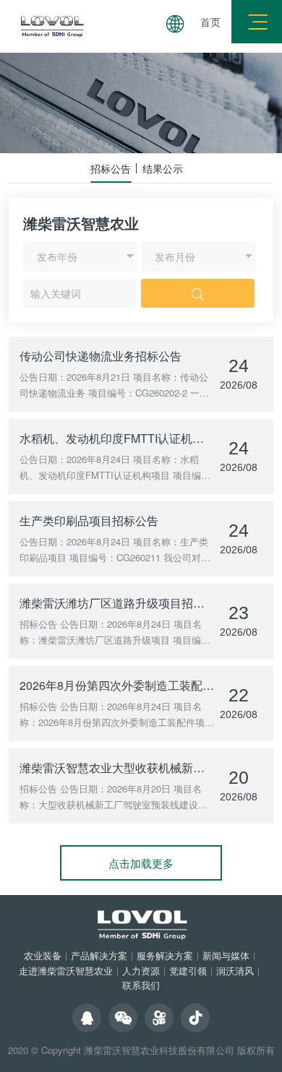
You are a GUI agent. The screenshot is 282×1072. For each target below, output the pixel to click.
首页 (210, 21)
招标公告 (110, 168)
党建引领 (188, 970)
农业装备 (42, 955)
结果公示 (162, 168)
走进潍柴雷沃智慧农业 (66, 970)
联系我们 (141, 985)
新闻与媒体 (225, 955)
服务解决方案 (165, 955)
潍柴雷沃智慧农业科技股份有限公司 (159, 1050)
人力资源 (141, 970)
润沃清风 (235, 970)
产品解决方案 (99, 955)
